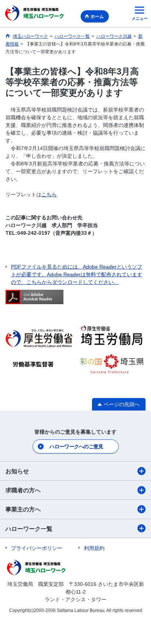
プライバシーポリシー (36, 548)
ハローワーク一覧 (28, 529)
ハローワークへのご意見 (76, 446)
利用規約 (94, 548)
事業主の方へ (23, 509)
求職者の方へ (23, 490)
